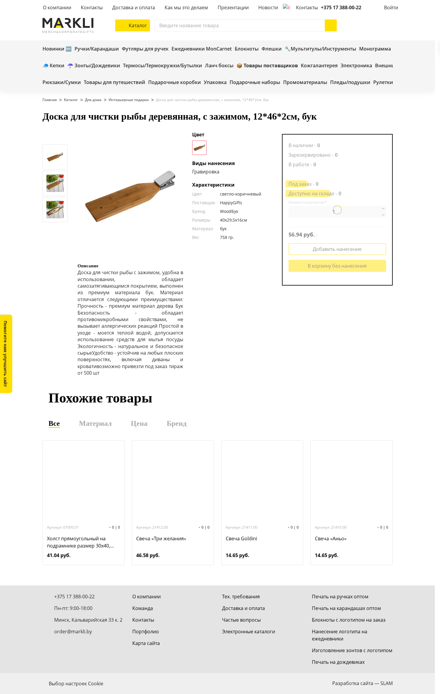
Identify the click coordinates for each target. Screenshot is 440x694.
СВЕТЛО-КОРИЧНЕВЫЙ (199, 148)
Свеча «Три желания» (161, 538)
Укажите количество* (308, 202)
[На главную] (68, 25)
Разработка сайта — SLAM (362, 683)
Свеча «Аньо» (331, 538)
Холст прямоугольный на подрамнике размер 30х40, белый (78, 542)
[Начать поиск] (331, 25)
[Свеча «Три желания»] (173, 482)
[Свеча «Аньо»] (351, 482)
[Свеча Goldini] (262, 482)
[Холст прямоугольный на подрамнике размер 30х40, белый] (83, 482)
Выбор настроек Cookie (76, 683)
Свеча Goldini (241, 538)
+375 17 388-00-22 (341, 7)
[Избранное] (369, 25)
